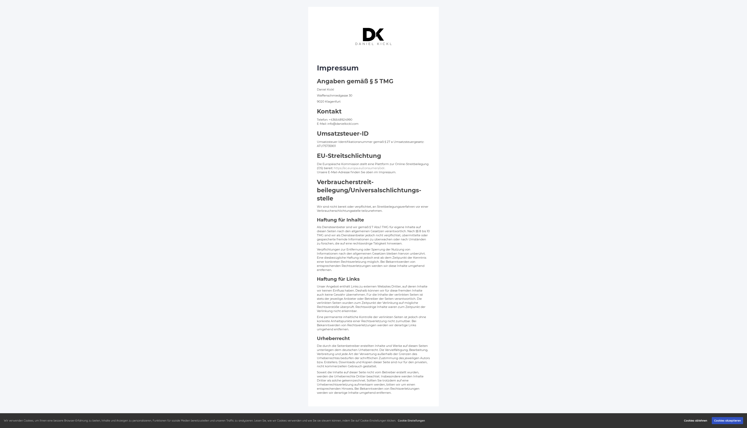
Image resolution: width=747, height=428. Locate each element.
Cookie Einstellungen (411, 420)
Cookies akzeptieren (727, 420)
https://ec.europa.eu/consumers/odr (359, 168)
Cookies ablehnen (695, 420)
